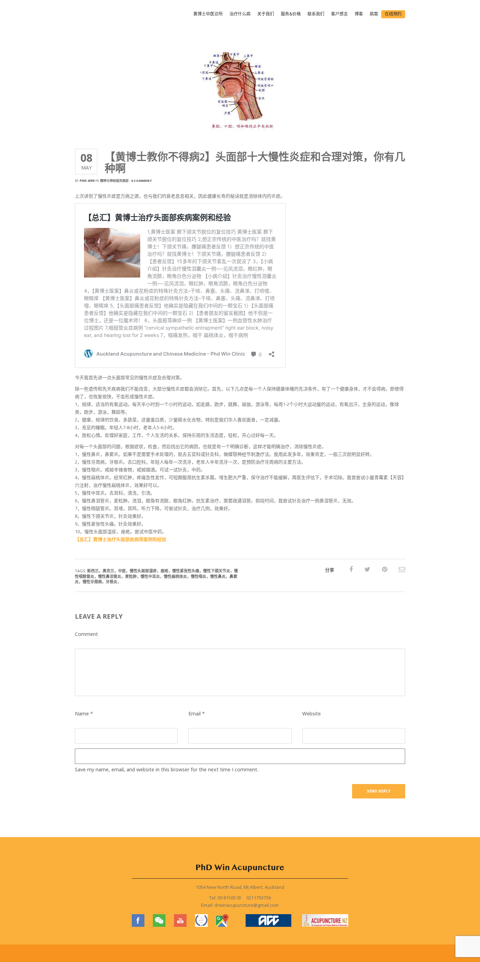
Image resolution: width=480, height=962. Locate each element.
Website (311, 713)
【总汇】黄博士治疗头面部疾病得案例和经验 (120, 539)
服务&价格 (291, 14)
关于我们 (265, 14)
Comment (86, 634)
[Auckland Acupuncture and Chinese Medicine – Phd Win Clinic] (102, 15)
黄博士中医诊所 (208, 14)
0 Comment (141, 180)
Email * (196, 713)
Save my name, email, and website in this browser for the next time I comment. (166, 769)
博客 (359, 14)
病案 (374, 14)
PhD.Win (87, 180)
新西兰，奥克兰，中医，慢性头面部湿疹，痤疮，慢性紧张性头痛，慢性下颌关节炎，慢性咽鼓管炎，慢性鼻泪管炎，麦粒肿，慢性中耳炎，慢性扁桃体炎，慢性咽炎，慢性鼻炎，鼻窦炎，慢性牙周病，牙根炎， (156, 576)
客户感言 (339, 14)
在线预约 (393, 14)
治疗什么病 (240, 14)
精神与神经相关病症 (114, 180)
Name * (84, 713)
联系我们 (315, 14)
